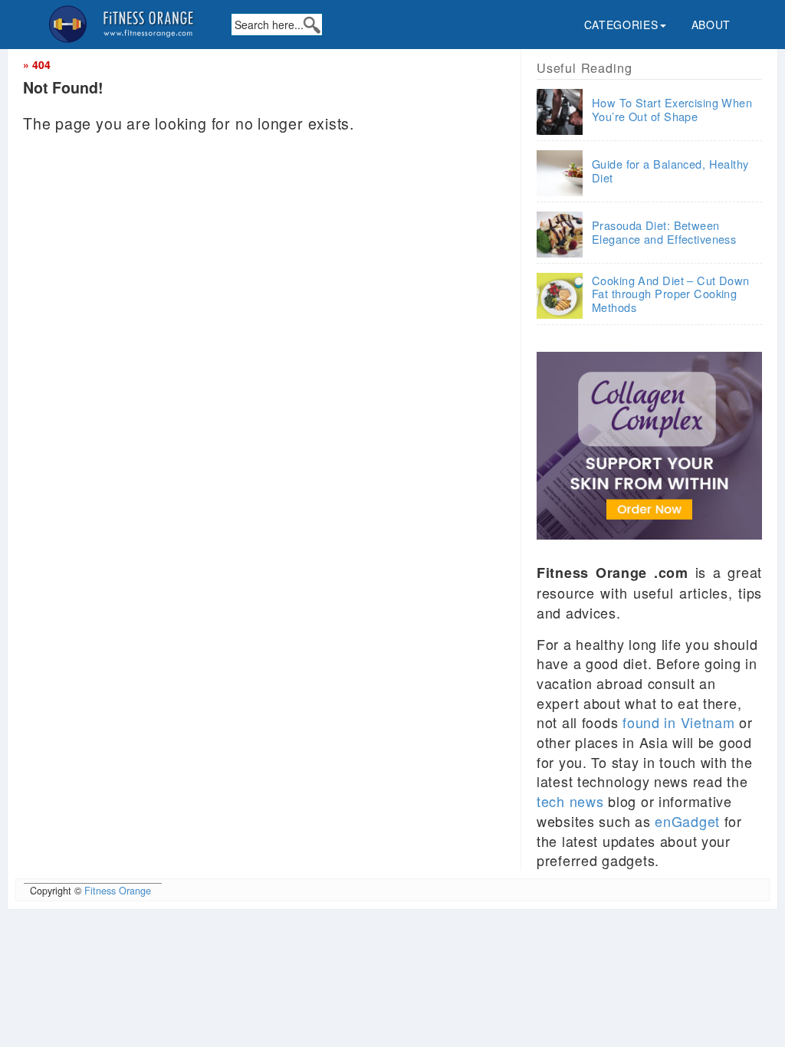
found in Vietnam (678, 722)
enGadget (687, 821)
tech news (570, 801)
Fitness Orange (117, 891)
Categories (621, 24)
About (711, 24)
